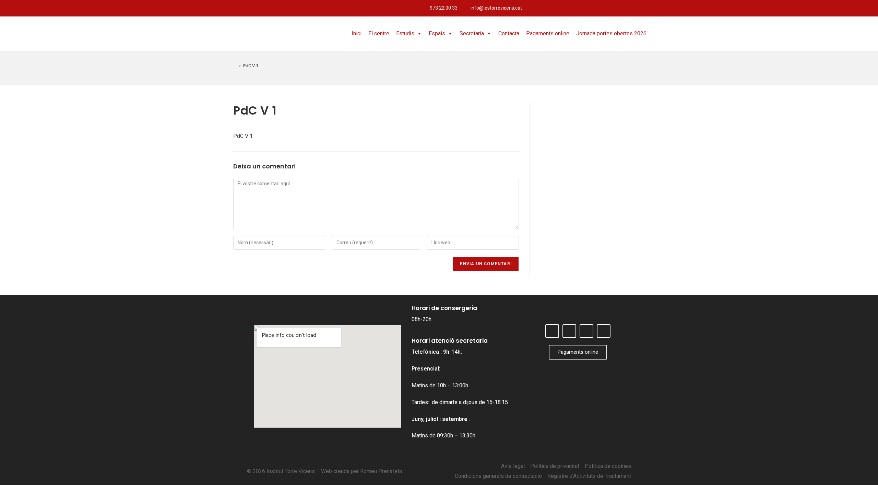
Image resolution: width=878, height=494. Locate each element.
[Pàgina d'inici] (235, 65)
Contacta (508, 33)
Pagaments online (547, 33)
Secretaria (472, 33)
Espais (437, 33)
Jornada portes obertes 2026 (611, 33)
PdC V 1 (250, 65)
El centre (378, 33)
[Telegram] (869, 8)
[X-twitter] (847, 8)
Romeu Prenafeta (381, 471)
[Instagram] (858, 8)
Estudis (405, 33)
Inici (356, 33)
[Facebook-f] (835, 8)
